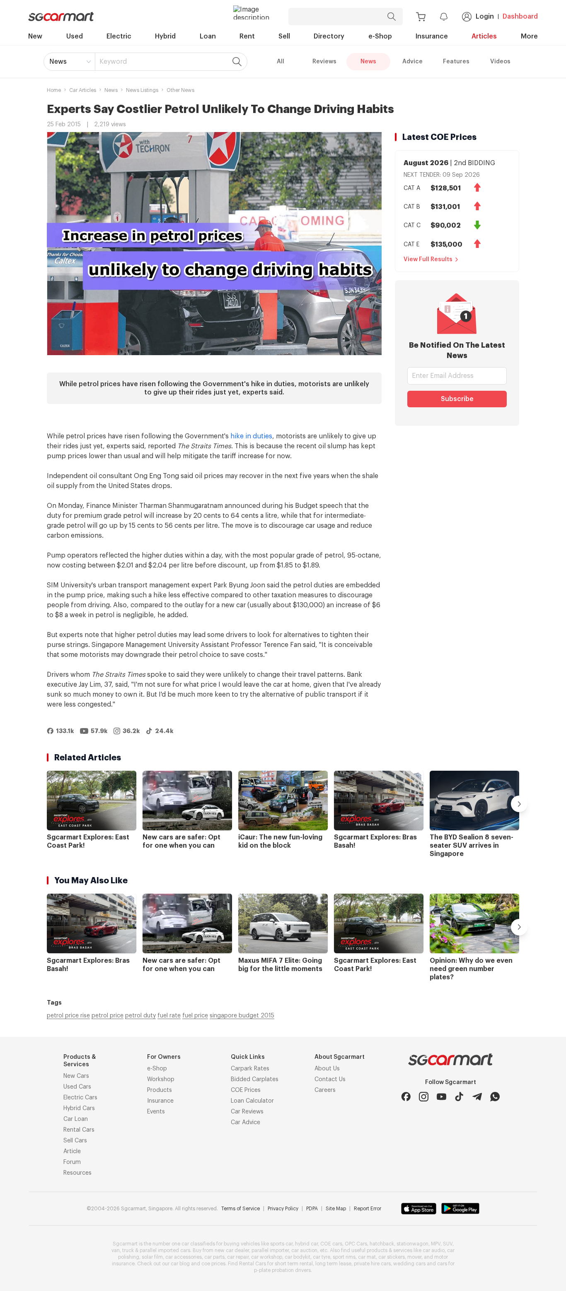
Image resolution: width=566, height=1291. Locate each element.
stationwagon (412, 1243)
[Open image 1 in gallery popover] (214, 243)
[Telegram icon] (477, 1096)
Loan (208, 36)
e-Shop (380, 36)
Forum (72, 1162)
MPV (435, 1243)
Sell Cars (75, 1141)
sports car (281, 1243)
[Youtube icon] (441, 1096)
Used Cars (77, 1087)
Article (72, 1151)
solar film (152, 1257)
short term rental (294, 1263)
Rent (247, 36)
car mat (367, 1257)
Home (54, 90)
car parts (214, 1257)
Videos (500, 62)
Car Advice (245, 1122)
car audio (434, 1250)
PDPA (312, 1208)
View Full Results (428, 259)
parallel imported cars (165, 1250)
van (115, 1250)
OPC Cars (356, 1243)
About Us (327, 1069)
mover (414, 1257)
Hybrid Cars (79, 1108)
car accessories (183, 1257)
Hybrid (165, 36)
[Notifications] (444, 17)
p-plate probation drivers (282, 1270)
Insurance (432, 36)
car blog (180, 1263)
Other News (180, 90)
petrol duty (140, 1016)
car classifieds (198, 1243)
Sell (284, 36)
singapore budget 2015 (242, 1016)
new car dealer (232, 1250)
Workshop (160, 1079)
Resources (77, 1173)
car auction (304, 1250)
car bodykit (297, 1257)
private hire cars (372, 1263)
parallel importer (270, 1250)
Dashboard (520, 16)
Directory (329, 36)
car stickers (391, 1257)
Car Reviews (247, 1112)
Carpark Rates (250, 1069)
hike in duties (251, 436)
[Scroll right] (519, 804)
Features (456, 62)
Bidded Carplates (254, 1079)
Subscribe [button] (457, 399)
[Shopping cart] (421, 17)
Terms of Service (240, 1208)
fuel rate (169, 1016)
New (35, 36)
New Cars (76, 1076)
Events (156, 1112)
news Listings (142, 90)
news (111, 90)
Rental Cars (78, 1130)
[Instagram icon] (423, 1096)
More (529, 36)
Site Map (336, 1208)
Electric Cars (80, 1098)
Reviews (324, 62)
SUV (447, 1243)
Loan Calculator (252, 1101)
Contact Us (330, 1079)
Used (74, 36)
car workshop (266, 1257)
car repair (238, 1257)
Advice (412, 62)
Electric (118, 36)
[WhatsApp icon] (495, 1096)
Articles (484, 36)
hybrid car (306, 1243)
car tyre (321, 1257)
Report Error (367, 1208)
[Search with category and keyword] (391, 16)
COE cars (331, 1243)
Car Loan (75, 1119)
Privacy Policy (283, 1208)
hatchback (382, 1243)
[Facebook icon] (406, 1096)
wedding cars (409, 1263)
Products (159, 1090)
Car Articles (82, 90)
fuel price (195, 1016)
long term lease (333, 1263)
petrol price (107, 1016)
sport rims (344, 1257)
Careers (325, 1090)
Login (485, 16)
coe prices (213, 1263)
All (280, 62)
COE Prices (246, 1090)
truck (128, 1250)
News (58, 61)
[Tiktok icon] (459, 1096)
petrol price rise (68, 1016)
